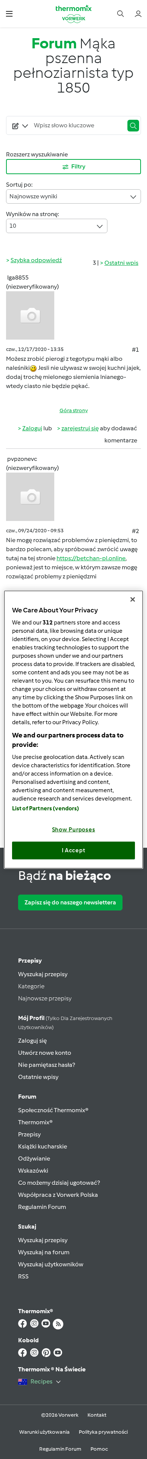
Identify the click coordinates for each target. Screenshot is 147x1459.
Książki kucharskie (42, 1146)
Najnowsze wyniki (33, 196)
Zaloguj (32, 428)
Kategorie (31, 986)
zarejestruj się (80, 428)
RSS (23, 1276)
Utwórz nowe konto (44, 1052)
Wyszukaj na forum (43, 1252)
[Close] (132, 599)
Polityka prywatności (103, 1432)
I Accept (74, 850)
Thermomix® (35, 1122)
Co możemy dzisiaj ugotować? (59, 1182)
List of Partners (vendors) (46, 808)
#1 (135, 349)
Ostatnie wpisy (38, 1076)
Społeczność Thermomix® (53, 1110)
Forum (27, 1096)
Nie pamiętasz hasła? (46, 1064)
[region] (74, 729)
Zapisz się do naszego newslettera (70, 902)
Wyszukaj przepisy (42, 974)
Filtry (78, 166)
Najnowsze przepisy (45, 998)
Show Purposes (73, 829)
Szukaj (27, 1226)
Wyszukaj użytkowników (50, 1264)
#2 (135, 531)
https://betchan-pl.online (91, 558)
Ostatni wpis (121, 262)
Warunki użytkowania (44, 1432)
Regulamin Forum (42, 1206)
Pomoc (99, 1449)
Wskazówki (33, 1170)
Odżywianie (34, 1158)
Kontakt (96, 1415)
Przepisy (30, 960)
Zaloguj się (32, 1040)
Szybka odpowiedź (36, 260)
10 (12, 225)
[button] (9, 13)
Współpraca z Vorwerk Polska (58, 1194)
